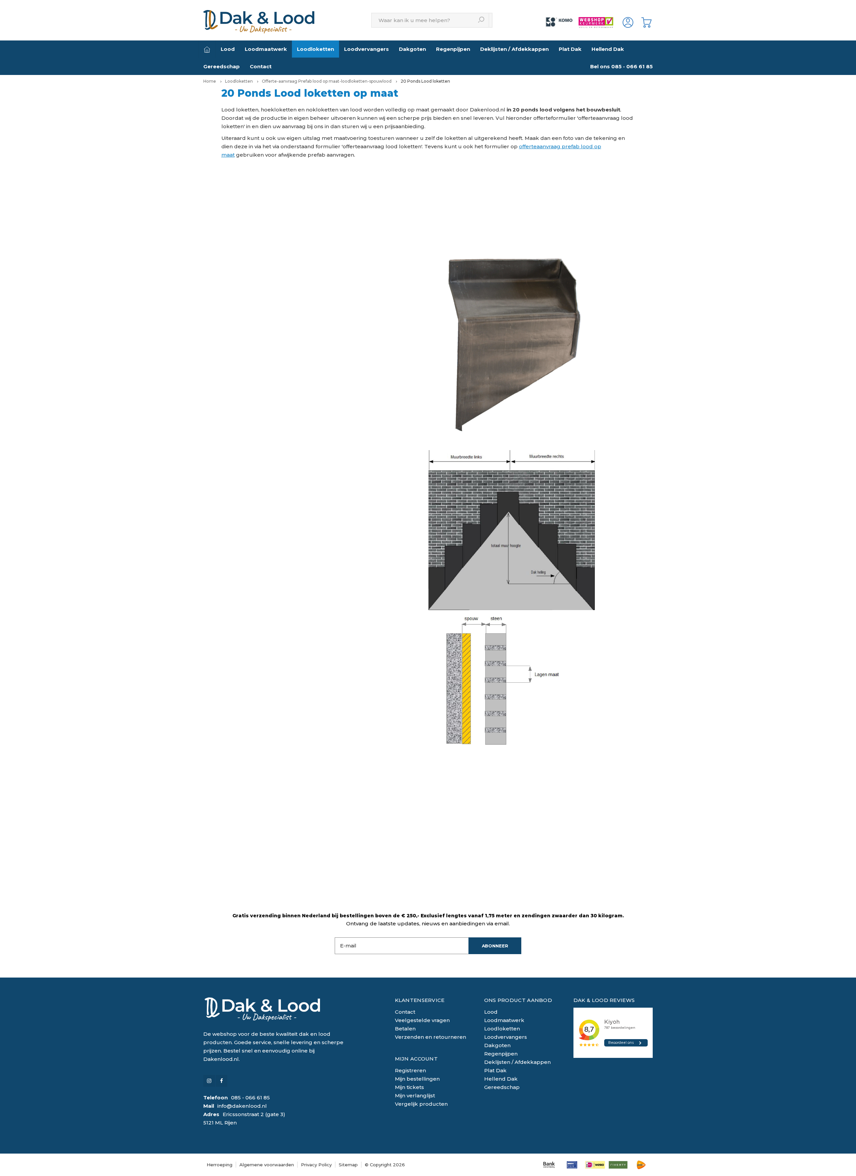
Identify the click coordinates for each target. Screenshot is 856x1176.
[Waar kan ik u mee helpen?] (481, 20)
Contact (261, 66)
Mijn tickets (409, 1087)
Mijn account (416, 1059)
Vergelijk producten (421, 1104)
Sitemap (348, 1164)
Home (209, 81)
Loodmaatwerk (266, 49)
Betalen (405, 1028)
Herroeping (219, 1164)
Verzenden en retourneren (430, 1037)
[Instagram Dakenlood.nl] (209, 1081)
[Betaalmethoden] (548, 1165)
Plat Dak (570, 49)
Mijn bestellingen (417, 1079)
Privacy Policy (316, 1164)
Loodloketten (315, 49)
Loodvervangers (366, 49)
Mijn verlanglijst (415, 1095)
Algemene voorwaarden (266, 1164)
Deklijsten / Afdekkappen (514, 49)
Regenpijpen (453, 49)
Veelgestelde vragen (422, 1020)
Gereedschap (221, 66)
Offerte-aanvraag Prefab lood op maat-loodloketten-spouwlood (327, 81)
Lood (228, 49)
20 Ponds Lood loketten (425, 81)
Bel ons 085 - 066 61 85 (621, 66)
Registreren (410, 1070)
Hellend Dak (608, 49)
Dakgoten (412, 49)
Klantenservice (420, 1000)
